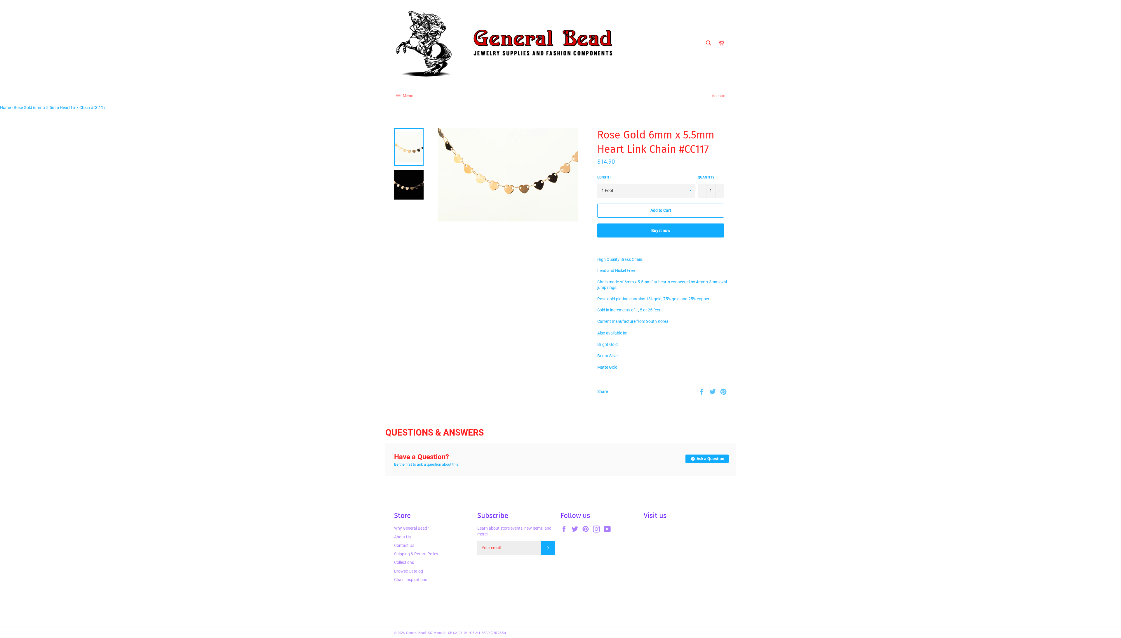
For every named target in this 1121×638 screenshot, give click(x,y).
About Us (402, 537)
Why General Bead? (411, 528)
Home (5, 107)
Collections (404, 562)
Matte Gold (607, 367)
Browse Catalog (408, 571)
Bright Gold (607, 344)
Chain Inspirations (410, 579)
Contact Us (404, 545)
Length (603, 177)
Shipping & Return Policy (416, 554)
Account (719, 95)
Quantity (706, 177)
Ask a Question (710, 458)
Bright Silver (608, 355)
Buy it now (660, 230)
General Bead (416, 633)
